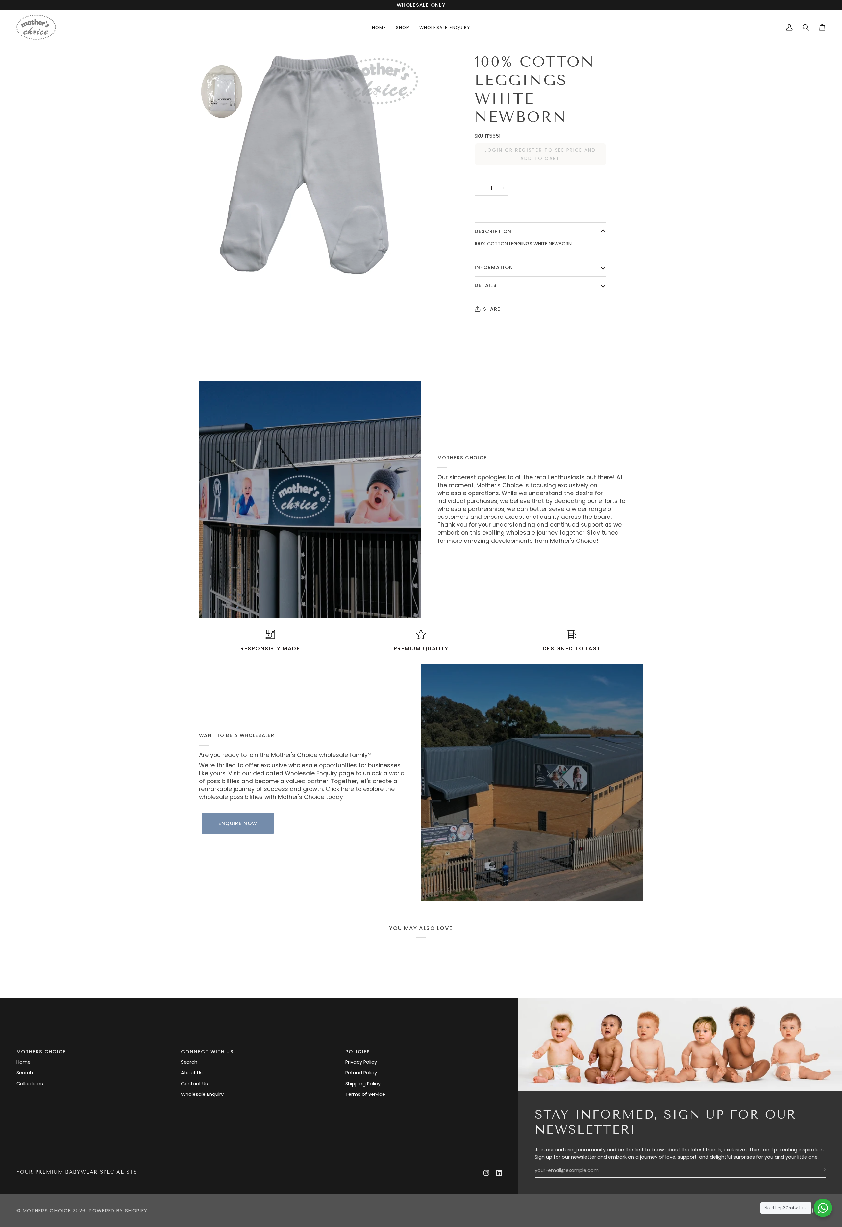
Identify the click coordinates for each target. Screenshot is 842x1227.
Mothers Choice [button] (41, 1051)
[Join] (820, 1170)
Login (493, 150)
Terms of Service (365, 1094)
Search (24, 1073)
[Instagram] (486, 1173)
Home (23, 1062)
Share (492, 308)
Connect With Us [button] (207, 1051)
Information (494, 267)
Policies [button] (357, 1051)
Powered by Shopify (118, 1210)
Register (528, 150)
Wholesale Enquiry (202, 1094)
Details (486, 285)
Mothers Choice (47, 1210)
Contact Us (194, 1083)
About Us (192, 1073)
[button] (402, 27)
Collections (29, 1083)
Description (493, 231)
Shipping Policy (363, 1083)
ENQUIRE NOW (238, 823)
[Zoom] (310, 164)
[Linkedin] (499, 1173)
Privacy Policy (361, 1062)
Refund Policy (361, 1073)
